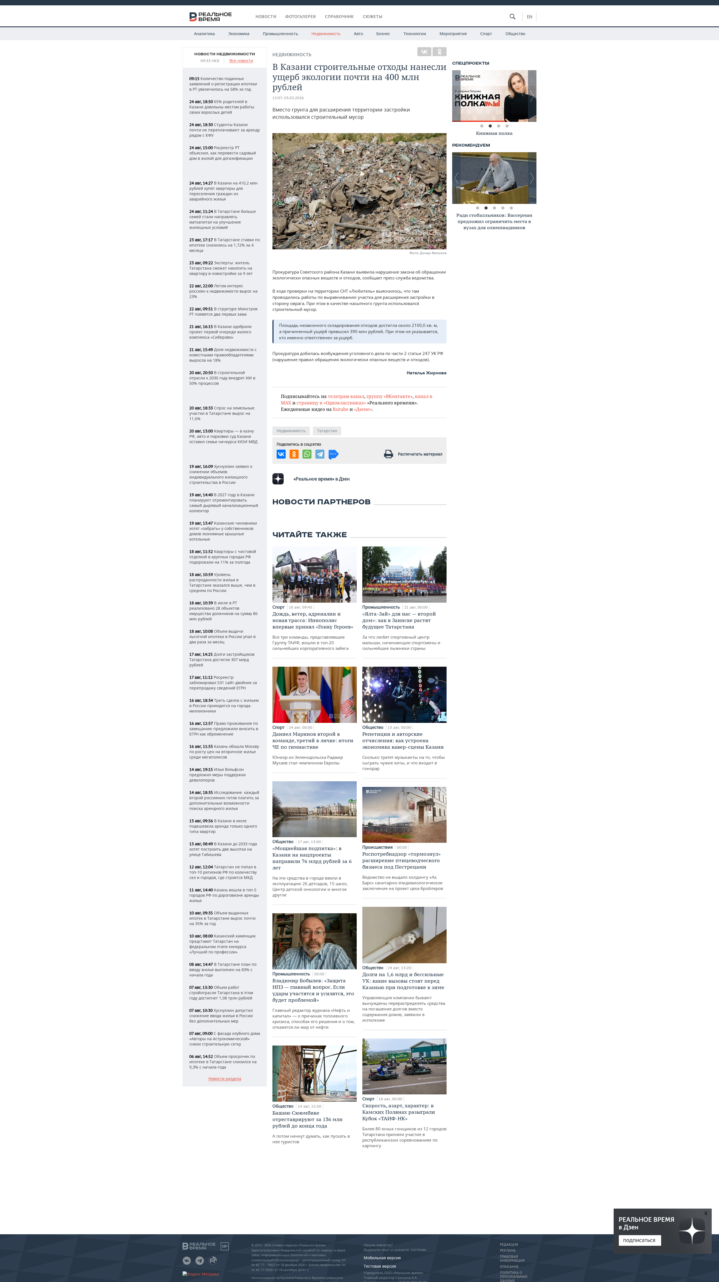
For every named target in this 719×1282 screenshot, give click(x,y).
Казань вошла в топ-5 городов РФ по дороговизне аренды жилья (224, 895)
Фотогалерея (300, 16)
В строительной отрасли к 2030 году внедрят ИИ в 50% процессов (222, 378)
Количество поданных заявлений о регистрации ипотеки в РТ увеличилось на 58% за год (223, 84)
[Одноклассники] (440, 51)
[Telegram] (319, 454)
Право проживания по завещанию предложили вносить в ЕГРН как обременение (223, 729)
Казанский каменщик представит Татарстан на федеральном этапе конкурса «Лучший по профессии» (222, 944)
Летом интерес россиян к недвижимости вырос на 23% (223, 291)
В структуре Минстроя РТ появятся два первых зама (223, 311)
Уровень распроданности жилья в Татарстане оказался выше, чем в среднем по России (222, 582)
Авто (358, 33)
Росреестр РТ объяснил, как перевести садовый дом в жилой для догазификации (222, 153)
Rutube (341, 409)
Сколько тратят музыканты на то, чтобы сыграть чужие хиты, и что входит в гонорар (403, 751)
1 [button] (481, 126)
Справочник (339, 16)
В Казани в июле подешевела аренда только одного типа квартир (223, 826)
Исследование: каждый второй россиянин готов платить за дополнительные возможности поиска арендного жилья (224, 800)
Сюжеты (373, 16)
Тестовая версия (380, 1266)
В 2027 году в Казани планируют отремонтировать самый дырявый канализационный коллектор (223, 502)
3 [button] (498, 126)
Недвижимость (325, 33)
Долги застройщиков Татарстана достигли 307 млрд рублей (221, 660)
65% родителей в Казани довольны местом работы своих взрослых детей (221, 107)
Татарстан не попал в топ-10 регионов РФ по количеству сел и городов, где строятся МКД (223, 872)
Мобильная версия (382, 1257)
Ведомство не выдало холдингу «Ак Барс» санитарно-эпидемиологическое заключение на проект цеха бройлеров (402, 871)
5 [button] (511, 208)
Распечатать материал (420, 454)
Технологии (415, 33)
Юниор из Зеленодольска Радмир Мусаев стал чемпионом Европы (312, 748)
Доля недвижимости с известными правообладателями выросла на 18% (223, 355)
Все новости (241, 61)
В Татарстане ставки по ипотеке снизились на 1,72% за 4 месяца (224, 245)
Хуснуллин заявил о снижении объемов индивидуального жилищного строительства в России (220, 474)
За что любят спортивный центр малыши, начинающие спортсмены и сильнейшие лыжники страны (401, 631)
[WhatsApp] (306, 454)
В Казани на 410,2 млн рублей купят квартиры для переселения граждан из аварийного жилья (223, 191)
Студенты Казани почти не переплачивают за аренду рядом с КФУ (224, 130)
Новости (266, 16)
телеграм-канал (346, 396)
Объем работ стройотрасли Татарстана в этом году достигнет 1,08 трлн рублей (221, 993)
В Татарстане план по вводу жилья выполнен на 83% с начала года (222, 970)
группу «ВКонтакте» (390, 396)
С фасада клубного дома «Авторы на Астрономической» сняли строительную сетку (224, 1039)
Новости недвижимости (224, 54)
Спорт (486, 33)
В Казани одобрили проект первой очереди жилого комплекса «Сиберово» (220, 332)
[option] (494, 96)
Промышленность (280, 33)
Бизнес (383, 33)
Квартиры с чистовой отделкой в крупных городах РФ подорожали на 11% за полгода (222, 557)
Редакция (509, 1245)
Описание (509, 1267)
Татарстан (327, 430)
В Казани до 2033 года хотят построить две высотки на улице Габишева (223, 849)
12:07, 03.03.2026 (288, 97)
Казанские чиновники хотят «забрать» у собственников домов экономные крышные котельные (223, 531)
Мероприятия (453, 33)
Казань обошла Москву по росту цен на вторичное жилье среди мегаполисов (224, 752)
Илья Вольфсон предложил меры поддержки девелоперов (217, 775)
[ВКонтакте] (424, 51)
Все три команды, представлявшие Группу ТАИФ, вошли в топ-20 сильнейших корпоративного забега (312, 631)
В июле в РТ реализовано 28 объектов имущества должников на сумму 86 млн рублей (223, 610)
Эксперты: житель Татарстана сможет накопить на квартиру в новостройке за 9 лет (221, 268)
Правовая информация (512, 1259)
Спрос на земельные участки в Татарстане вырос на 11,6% (221, 413)
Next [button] (532, 96)
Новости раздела (224, 1079)
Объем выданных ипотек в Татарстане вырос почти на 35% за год (222, 918)
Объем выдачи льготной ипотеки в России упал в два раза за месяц (222, 637)
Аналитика (204, 33)
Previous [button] (456, 96)
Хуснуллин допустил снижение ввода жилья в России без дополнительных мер (221, 1016)
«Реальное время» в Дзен (321, 479)
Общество (515, 33)
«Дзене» (363, 409)
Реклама (508, 1251)
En (529, 16)
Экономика (238, 33)
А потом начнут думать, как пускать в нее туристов (311, 1127)
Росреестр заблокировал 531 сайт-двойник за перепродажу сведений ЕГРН (223, 683)
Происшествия (378, 847)
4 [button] (507, 126)
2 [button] (490, 126)
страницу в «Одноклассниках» (331, 403)
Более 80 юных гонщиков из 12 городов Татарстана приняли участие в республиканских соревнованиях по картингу (404, 1125)
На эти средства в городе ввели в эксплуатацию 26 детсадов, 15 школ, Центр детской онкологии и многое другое (312, 871)
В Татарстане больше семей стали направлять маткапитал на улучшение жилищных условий (222, 219)
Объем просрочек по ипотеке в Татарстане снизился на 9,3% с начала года (223, 1062)
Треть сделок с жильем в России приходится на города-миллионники (224, 706)
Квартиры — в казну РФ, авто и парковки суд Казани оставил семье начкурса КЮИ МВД (223, 436)
